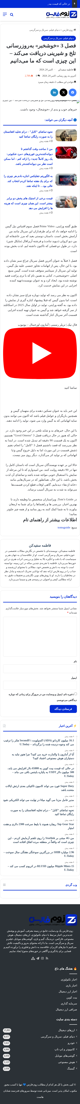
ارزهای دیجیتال (66, 1030)
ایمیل (74, 677)
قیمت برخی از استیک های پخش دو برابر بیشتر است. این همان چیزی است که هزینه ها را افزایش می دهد (28, 203)
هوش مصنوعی (66, 1062)
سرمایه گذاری (69, 1003)
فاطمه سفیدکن (65, 69)
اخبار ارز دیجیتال (68, 991)
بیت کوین (71, 997)
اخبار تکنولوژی (69, 979)
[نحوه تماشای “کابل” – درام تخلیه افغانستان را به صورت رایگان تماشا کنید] (66, 135)
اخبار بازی (71, 985)
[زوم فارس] (61, 14)
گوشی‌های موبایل (65, 1055)
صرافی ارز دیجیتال (66, 1009)
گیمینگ (71, 1068)
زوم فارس (68, 29)
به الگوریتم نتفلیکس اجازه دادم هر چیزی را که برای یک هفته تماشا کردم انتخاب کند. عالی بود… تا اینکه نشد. (28, 181)
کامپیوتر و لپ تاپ (65, 1049)
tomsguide (64, 527)
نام (75, 661)
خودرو (71, 1043)
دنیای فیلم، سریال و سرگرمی (44, 29)
